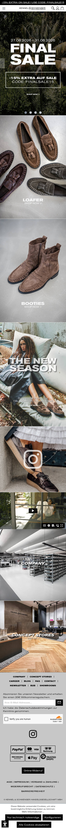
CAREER (14, 681)
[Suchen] (53, 8)
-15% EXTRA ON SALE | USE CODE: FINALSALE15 (33, 2)
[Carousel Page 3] (35, 112)
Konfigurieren (53, 817)
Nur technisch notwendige (23, 817)
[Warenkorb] (62, 8)
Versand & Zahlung (44, 782)
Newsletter (18, 686)
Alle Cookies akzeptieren (34, 825)
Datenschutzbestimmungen (35, 708)
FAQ (37, 681)
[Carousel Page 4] (40, 112)
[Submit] (59, 703)
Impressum (21, 782)
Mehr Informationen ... (33, 812)
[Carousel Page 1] (25, 112)
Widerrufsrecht (22, 787)
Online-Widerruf (33, 770)
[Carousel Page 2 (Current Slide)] (30, 112)
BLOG (27, 681)
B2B (32, 686)
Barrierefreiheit (33, 791)
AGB (9, 782)
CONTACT (50, 681)
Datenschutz (44, 787)
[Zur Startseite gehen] (33, 8)
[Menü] (4, 8)
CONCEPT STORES (41, 677)
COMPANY (19, 677)
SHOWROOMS (48, 686)
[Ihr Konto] (57, 8)
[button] (5, 823)
